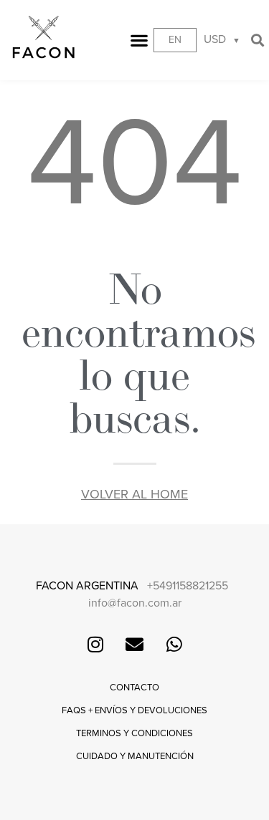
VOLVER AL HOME (134, 494)
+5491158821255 (187, 586)
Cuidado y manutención (135, 756)
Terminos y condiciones (134, 733)
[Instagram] (95, 644)
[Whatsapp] (174, 644)
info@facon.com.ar (134, 603)
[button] (140, 40)
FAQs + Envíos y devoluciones (134, 710)
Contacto (134, 687)
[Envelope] (135, 644)
